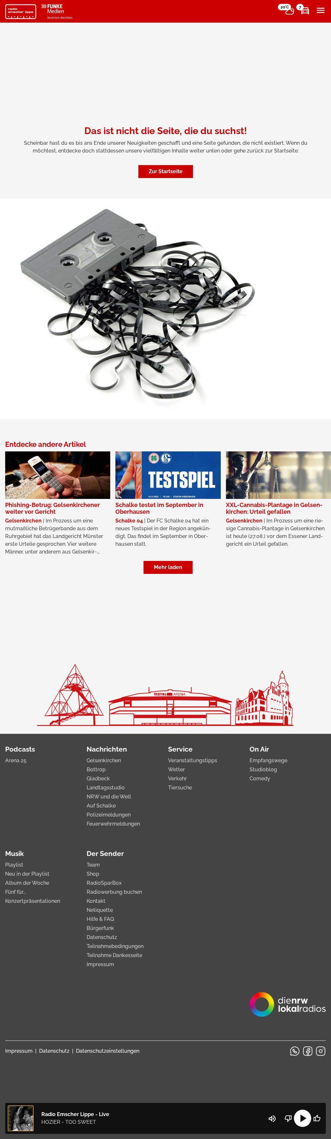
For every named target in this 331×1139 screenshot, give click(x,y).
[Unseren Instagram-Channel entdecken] (320, 1051)
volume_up (272, 1118)
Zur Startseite (166, 171)
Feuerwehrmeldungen (113, 824)
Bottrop (96, 769)
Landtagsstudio (106, 788)
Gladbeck (98, 778)
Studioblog (263, 769)
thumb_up (317, 1118)
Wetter (176, 769)
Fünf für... (15, 892)
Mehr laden (168, 567)
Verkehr (177, 778)
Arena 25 (16, 760)
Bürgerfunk (100, 928)
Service (180, 749)
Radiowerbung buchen (114, 892)
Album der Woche (27, 883)
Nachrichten (107, 749)
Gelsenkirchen (104, 760)
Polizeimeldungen (109, 815)
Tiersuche (180, 788)
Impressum (100, 964)
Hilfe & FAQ (100, 919)
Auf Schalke (101, 806)
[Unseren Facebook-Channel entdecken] (308, 1051)
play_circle (302, 1118)
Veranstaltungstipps (192, 760)
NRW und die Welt (109, 797)
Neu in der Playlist (27, 874)
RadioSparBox (104, 883)
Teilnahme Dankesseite (114, 955)
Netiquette (100, 910)
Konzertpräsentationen (32, 901)
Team (93, 865)
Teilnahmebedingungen (115, 946)
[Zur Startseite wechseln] (20, 12)
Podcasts (20, 749)
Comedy (260, 778)
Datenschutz (102, 937)
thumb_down (288, 1118)
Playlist (14, 865)
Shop (93, 874)
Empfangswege (268, 760)
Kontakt (96, 901)
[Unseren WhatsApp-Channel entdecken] (295, 1051)
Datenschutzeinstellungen (107, 1051)
